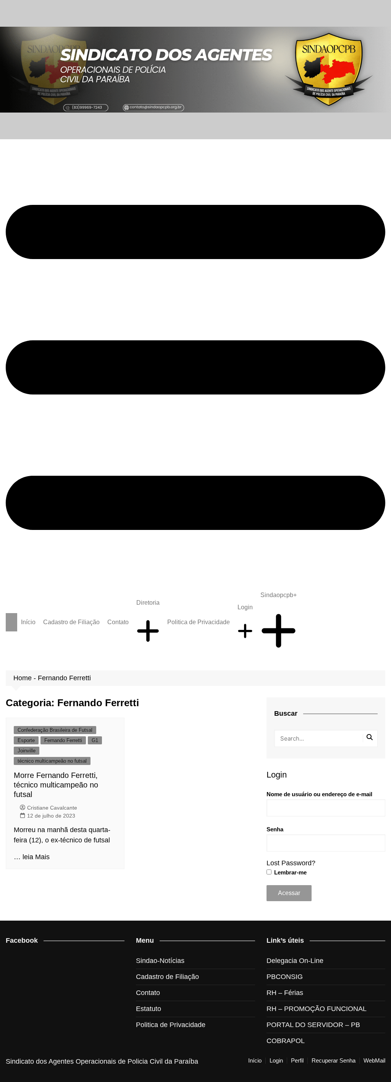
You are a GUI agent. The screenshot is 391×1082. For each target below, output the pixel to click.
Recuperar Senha (333, 1061)
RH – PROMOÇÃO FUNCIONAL (317, 1009)
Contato (118, 622)
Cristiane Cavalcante (52, 808)
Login (245, 607)
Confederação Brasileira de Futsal (55, 730)
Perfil (297, 1061)
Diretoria (148, 602)
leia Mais (36, 857)
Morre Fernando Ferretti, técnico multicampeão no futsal (56, 785)
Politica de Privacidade (198, 622)
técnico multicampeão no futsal (52, 761)
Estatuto (148, 1009)
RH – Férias (285, 993)
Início (28, 622)
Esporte (26, 740)
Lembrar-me (290, 872)
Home (22, 678)
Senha (275, 829)
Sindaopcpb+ (278, 595)
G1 (95, 740)
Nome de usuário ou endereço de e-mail (319, 794)
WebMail (374, 1061)
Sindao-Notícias (160, 960)
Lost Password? (291, 863)
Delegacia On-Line (295, 960)
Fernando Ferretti (63, 740)
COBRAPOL (286, 1041)
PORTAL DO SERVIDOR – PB (313, 1025)
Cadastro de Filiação (71, 622)
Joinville (27, 751)
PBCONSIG (285, 977)
